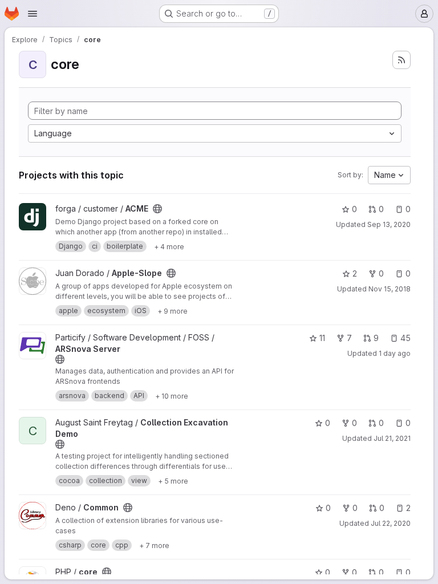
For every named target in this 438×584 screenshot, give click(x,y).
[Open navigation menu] (32, 14)
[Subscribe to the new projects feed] (401, 60)
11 (322, 338)
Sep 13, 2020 (389, 224)
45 (405, 338)
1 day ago (395, 353)
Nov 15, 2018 (389, 289)
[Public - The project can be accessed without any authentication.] (157, 208)
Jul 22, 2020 (391, 523)
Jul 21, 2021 (392, 438)
